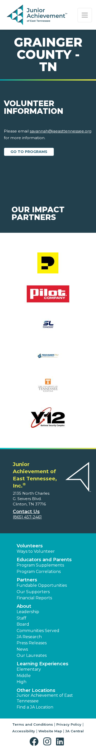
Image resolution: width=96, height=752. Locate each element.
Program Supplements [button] (40, 565)
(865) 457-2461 (27, 517)
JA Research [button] (29, 636)
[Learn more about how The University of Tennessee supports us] (48, 389)
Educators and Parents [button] (44, 559)
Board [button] (23, 624)
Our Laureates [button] (32, 655)
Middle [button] (24, 675)
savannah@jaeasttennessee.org (60, 131)
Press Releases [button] (32, 642)
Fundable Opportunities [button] (42, 585)
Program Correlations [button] (39, 571)
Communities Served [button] (38, 630)
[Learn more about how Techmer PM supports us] (48, 359)
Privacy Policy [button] (68, 724)
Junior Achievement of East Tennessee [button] (45, 698)
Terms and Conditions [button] (32, 724)
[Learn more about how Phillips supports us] (48, 266)
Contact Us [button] (26, 511)
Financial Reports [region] (34, 597)
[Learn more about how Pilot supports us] (48, 297)
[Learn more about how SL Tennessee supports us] (48, 328)
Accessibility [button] (23, 731)
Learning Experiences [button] (42, 663)
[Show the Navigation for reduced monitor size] (85, 15)
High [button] (21, 681)
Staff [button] (21, 618)
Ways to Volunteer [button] (36, 551)
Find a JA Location (35, 707)
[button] (35, 741)
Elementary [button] (29, 669)
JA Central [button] (74, 731)
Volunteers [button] (30, 546)
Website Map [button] (50, 731)
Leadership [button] (28, 611)
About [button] (24, 606)
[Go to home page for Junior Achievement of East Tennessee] (37, 15)
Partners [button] (27, 580)
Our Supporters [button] (33, 591)
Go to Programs (28, 151)
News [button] (22, 649)
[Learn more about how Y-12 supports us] (48, 420)
